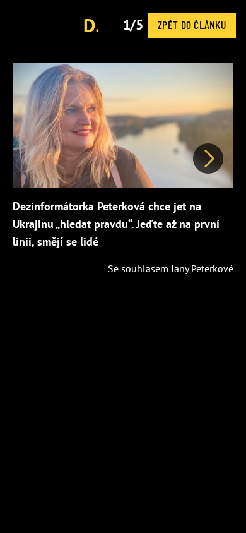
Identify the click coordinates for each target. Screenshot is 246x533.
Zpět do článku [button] (192, 25)
